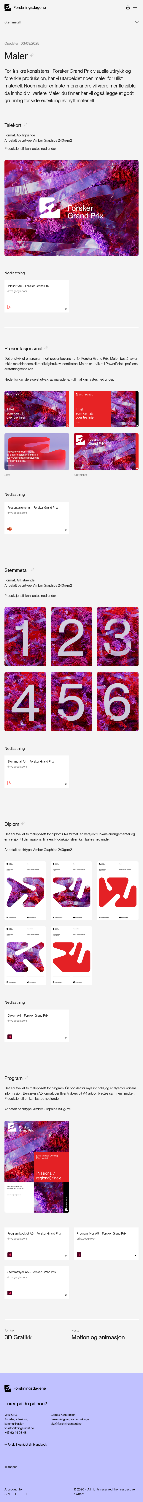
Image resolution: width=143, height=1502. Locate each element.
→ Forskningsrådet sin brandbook (25, 1444)
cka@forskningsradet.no (66, 1424)
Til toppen (10, 1467)
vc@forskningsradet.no (19, 1428)
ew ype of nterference (23, 1493)
